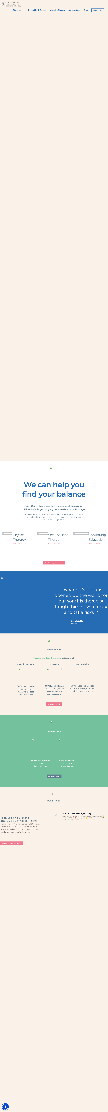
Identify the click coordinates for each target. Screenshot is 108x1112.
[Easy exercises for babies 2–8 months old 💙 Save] (81, 839)
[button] (97, 10)
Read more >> (19, 543)
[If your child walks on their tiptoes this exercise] (98, 980)
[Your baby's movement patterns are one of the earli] (63, 881)
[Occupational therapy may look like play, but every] (98, 834)
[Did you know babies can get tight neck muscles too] (81, 991)
